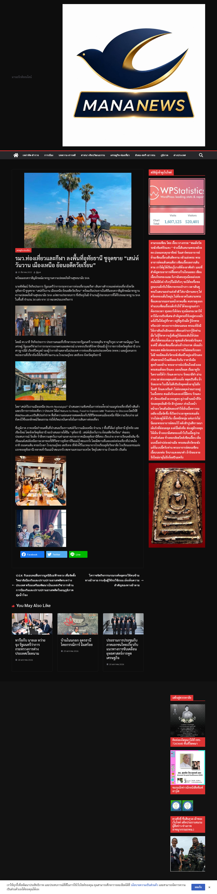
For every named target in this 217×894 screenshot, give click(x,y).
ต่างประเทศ (180, 155)
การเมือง (48, 155)
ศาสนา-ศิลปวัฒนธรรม (93, 155)
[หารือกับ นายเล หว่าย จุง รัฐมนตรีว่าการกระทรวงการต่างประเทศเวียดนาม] (32, 615)
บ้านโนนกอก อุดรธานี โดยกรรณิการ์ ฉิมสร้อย (77, 642)
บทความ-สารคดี (67, 155)
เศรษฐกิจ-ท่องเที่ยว (120, 155)
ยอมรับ (198, 887)
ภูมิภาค (164, 155)
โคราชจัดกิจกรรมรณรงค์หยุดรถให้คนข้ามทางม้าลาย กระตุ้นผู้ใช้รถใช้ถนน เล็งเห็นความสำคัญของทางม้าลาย (112, 580)
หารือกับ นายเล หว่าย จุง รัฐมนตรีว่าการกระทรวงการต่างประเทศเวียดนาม (30, 647)
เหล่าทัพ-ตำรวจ (31, 155)
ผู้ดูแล (38, 272)
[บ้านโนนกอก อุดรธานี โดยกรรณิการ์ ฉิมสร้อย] (77, 615)
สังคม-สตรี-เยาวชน (145, 155)
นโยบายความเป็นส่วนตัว (144, 885)
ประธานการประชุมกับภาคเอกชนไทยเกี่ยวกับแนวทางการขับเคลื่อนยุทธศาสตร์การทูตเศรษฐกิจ (122, 649)
